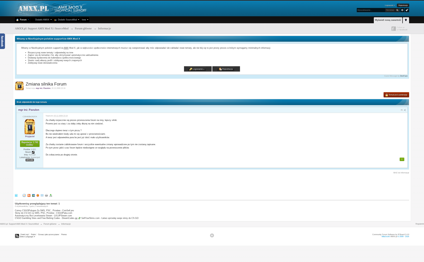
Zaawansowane (402, 10)
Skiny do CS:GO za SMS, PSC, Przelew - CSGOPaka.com (43, 213)
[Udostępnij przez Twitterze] (16, 195)
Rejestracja (403, 5)
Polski (33, 234)
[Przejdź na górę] (212, 235)
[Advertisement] (75, 183)
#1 (402, 110)
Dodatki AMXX (41, 19)
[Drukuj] (46, 195)
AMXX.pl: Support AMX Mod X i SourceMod (19, 224)
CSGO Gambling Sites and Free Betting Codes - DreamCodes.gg (46, 218)
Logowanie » (390, 5)
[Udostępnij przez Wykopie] (24, 195)
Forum (23, 19)
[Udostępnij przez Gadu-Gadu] (37, 195)
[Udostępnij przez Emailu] (42, 195)
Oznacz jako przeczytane (48, 234)
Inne (84, 19)
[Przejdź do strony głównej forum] (52, 8)
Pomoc (64, 234)
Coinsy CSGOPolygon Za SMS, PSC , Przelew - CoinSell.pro (44, 210)
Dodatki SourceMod (67, 19)
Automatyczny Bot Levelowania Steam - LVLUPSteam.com (43, 215)
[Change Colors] (406, 10)
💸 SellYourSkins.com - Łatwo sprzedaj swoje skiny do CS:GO (108, 218)
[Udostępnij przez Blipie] (28, 195)
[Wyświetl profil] (29, 126)
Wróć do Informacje (401, 173)
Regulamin (420, 224)
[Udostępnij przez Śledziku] (33, 195)
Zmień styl (24, 234)
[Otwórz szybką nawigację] (406, 19)
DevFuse (404, 76)
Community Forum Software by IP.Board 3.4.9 (390, 234)
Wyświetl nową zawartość (388, 20)
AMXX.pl (393, 236)
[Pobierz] (50, 195)
